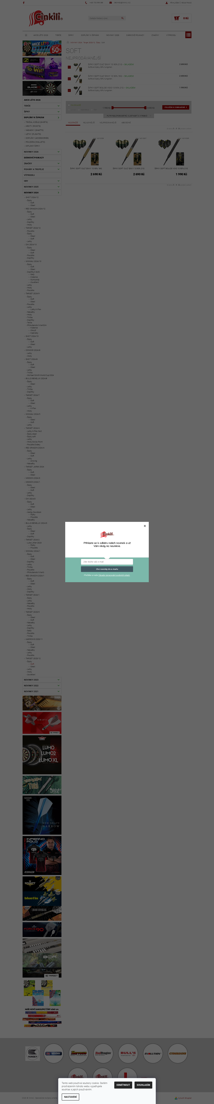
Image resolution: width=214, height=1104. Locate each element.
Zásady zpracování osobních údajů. (114, 575)
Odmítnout (123, 1085)
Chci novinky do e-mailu (107, 569)
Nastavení (70, 1097)
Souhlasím (143, 1085)
